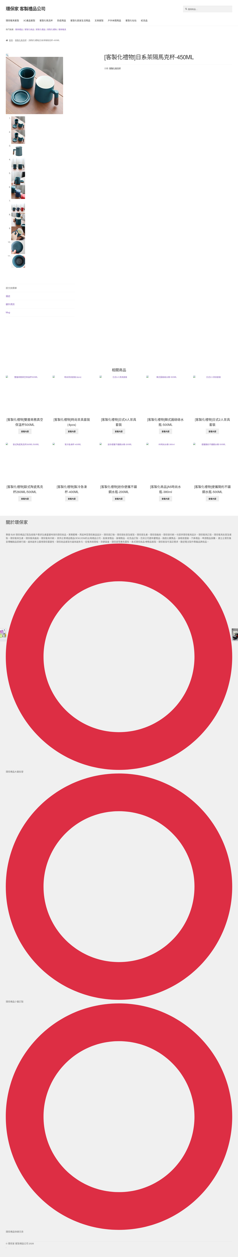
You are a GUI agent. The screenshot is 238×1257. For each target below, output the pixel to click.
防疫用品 (61, 20)
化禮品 (42, 29)
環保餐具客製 (12, 20)
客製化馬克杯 (46, 20)
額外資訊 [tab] (10, 304)
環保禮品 (19, 29)
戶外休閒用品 (114, 20)
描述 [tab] (8, 296)
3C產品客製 (29, 20)
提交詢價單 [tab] (11, 288)
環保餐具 (62, 29)
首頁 (11, 40)
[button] (7, 55)
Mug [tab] (8, 312)
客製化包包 (130, 20)
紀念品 (144, 20)
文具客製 (99, 20)
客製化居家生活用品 (80, 20)
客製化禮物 (52, 29)
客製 (26, 29)
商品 (32, 29)
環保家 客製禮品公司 (25, 8)
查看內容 (25, 431)
